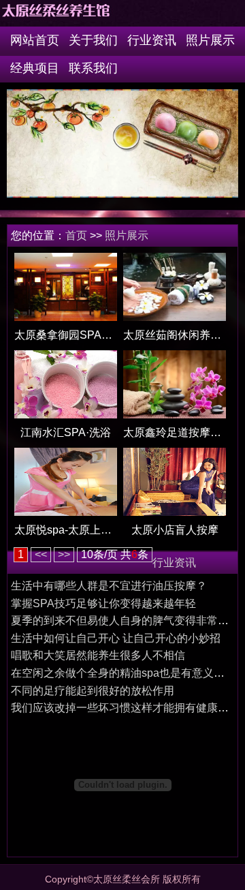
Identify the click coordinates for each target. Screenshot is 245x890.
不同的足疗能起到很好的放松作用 (92, 690)
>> (64, 554)
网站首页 (34, 40)
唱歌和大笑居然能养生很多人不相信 (98, 655)
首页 (76, 235)
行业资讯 (151, 40)
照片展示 (210, 40)
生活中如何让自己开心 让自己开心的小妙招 (115, 638)
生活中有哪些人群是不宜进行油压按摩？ (109, 586)
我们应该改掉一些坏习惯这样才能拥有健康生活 (125, 707)
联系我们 (93, 68)
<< (41, 554)
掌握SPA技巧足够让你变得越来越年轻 (103, 603)
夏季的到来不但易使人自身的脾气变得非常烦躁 (125, 620)
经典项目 (34, 68)
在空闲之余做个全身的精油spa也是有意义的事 (123, 673)
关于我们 (93, 40)
